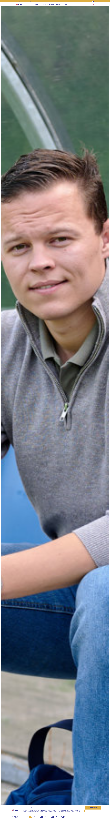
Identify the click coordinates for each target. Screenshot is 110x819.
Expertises (58, 4)
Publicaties (36, 4)
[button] (93, 4)
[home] (19, 4)
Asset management (29, 1)
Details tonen (69, 816)
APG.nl (17, 1)
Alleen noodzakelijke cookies (92, 810)
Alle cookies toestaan (92, 807)
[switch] (41, 817)
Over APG (65, 4)
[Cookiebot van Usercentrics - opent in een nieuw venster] (15, 817)
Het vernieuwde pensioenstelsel (48, 4)
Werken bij (22, 1)
